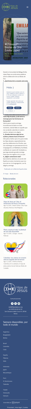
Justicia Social (11, 266)
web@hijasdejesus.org (15, 307)
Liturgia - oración (17, 233)
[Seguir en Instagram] (19, 303)
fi (19, 264)
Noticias (7, 56)
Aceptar (10, 108)
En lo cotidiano (14, 264)
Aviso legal (18, 407)
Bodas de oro (14, 174)
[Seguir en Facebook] (12, 303)
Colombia (6, 264)
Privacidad (10, 407)
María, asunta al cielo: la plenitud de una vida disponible (15, 231)
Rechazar (18, 108)
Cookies (25, 407)
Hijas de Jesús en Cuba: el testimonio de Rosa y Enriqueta (14, 202)
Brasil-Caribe (16, 205)
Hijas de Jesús (18, 54)
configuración (12, 104)
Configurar (10, 110)
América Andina (17, 261)
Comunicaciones (15, 299)
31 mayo (5, 174)
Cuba (22, 205)
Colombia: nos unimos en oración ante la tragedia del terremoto (15, 259)
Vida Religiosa (18, 208)
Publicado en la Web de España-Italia (15, 169)
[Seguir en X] (15, 303)
